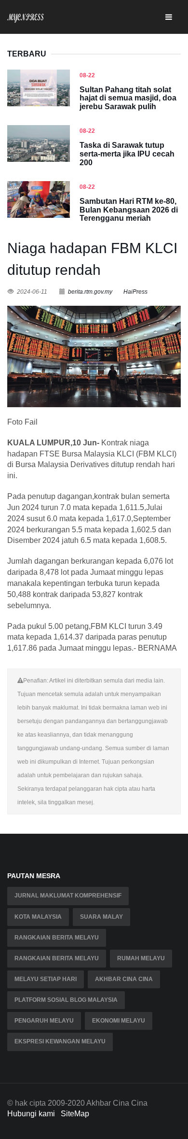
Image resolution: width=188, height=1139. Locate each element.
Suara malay (101, 916)
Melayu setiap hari (45, 979)
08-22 (87, 75)
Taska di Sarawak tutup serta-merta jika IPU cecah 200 (127, 153)
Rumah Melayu (141, 958)
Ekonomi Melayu (118, 1020)
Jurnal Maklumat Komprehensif (67, 895)
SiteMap (75, 1114)
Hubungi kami (31, 1114)
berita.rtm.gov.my (90, 291)
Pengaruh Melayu (44, 1020)
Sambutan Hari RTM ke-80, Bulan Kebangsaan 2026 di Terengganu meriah (129, 209)
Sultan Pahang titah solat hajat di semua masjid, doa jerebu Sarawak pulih (128, 98)
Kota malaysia (38, 916)
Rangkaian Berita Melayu (56, 937)
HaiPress (135, 291)
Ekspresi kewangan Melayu (60, 1041)
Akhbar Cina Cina (124, 979)
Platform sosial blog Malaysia (66, 1000)
